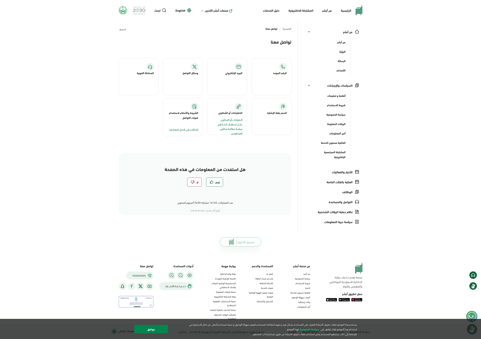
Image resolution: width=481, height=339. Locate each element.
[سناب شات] (122, 286)
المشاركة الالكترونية (300, 10)
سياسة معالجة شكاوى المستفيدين (231, 130)
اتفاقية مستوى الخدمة (300, 292)
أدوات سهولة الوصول (301, 297)
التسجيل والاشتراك (264, 301)
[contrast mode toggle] (189, 275)
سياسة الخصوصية (302, 278)
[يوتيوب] (149, 286)
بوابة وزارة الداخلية (228, 274)
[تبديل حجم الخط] (180, 275)
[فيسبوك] (131, 286)
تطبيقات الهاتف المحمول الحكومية (225, 316)
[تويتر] (140, 286)
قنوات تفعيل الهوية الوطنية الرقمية (261, 294)
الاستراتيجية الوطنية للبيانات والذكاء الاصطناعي (223, 285)
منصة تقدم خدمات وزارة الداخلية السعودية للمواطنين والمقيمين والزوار (345, 281)
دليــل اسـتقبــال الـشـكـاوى (229, 124)
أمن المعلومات (303, 306)
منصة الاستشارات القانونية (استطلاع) (224, 303)
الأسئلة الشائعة (266, 283)
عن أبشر (327, 10)
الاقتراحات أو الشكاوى (231, 119)
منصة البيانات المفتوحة (226, 292)
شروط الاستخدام (303, 283)
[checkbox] (214, 182)
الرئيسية (346, 10)
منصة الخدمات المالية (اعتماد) (223, 310)
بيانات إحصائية (304, 302)
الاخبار (307, 288)
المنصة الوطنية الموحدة (225, 278)
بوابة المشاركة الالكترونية (225, 296)
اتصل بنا (269, 274)
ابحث (157, 10)
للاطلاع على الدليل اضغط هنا (183, 129)
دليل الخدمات (271, 10)
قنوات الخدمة (267, 288)
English (180, 10)
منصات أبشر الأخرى (216, 10)
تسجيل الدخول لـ (245, 241)
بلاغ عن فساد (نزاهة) (264, 278)
